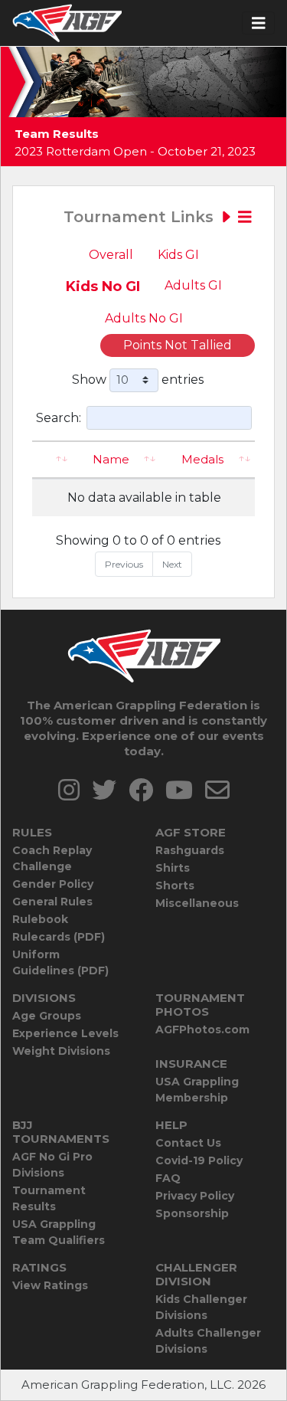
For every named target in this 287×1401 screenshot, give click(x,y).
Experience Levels (65, 1033)
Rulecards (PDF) (58, 937)
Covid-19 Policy (199, 1160)
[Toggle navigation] (259, 23)
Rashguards (189, 850)
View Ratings (50, 1285)
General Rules (52, 901)
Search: (58, 417)
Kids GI (178, 254)
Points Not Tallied (177, 345)
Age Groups (46, 1016)
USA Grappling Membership (197, 1090)
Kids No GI (103, 286)
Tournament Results (49, 1198)
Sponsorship (192, 1213)
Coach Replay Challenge (52, 858)
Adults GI (193, 285)
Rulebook (40, 919)
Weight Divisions (61, 1051)
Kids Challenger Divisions (201, 1307)
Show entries (138, 379)
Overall (111, 254)
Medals (202, 459)
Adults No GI (144, 318)
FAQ (168, 1178)
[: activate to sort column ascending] (52, 460)
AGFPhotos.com (202, 1029)
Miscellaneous (197, 903)
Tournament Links (141, 217)
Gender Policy (52, 884)
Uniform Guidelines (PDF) (60, 962)
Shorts (174, 885)
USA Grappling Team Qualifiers (58, 1232)
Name (111, 459)
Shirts (172, 868)
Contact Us (188, 1143)
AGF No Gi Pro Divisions (52, 1165)
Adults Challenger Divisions (208, 1341)
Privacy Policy (194, 1196)
